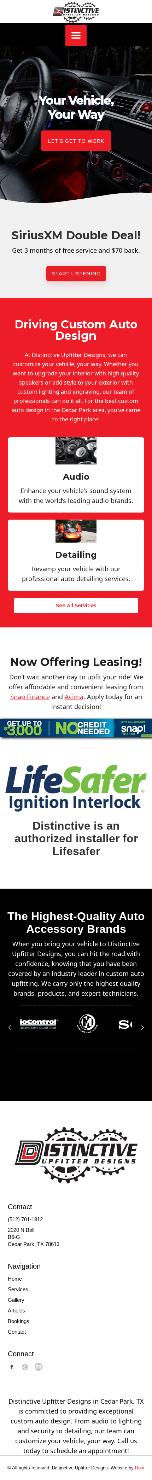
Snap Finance (30, 696)
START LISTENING (76, 273)
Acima (74, 696)
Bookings (18, 1321)
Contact (17, 1332)
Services (18, 1289)
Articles (16, 1311)
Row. (140, 1467)
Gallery (16, 1300)
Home (15, 1279)
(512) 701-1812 (25, 1219)
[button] (76, 35)
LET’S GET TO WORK (76, 141)
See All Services (76, 605)
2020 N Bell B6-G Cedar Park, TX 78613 (33, 1237)
